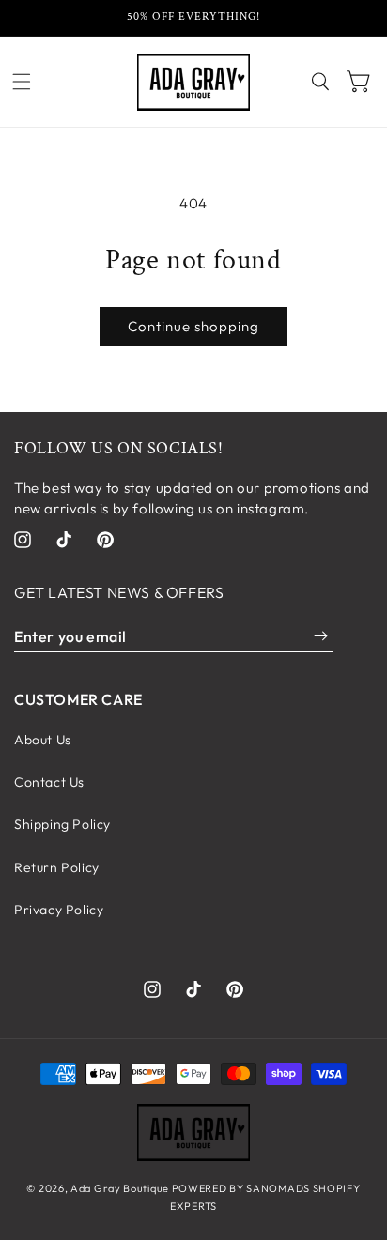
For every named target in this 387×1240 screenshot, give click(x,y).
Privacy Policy (58, 909)
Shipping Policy (62, 824)
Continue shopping (193, 326)
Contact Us (49, 781)
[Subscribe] (320, 636)
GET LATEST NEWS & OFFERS (119, 592)
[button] (21, 81)
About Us (42, 739)
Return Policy (57, 867)
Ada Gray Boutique (119, 1188)
